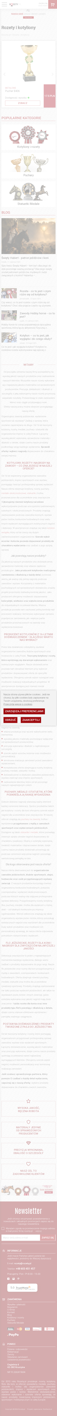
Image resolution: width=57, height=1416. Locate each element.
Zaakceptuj (31, 720)
